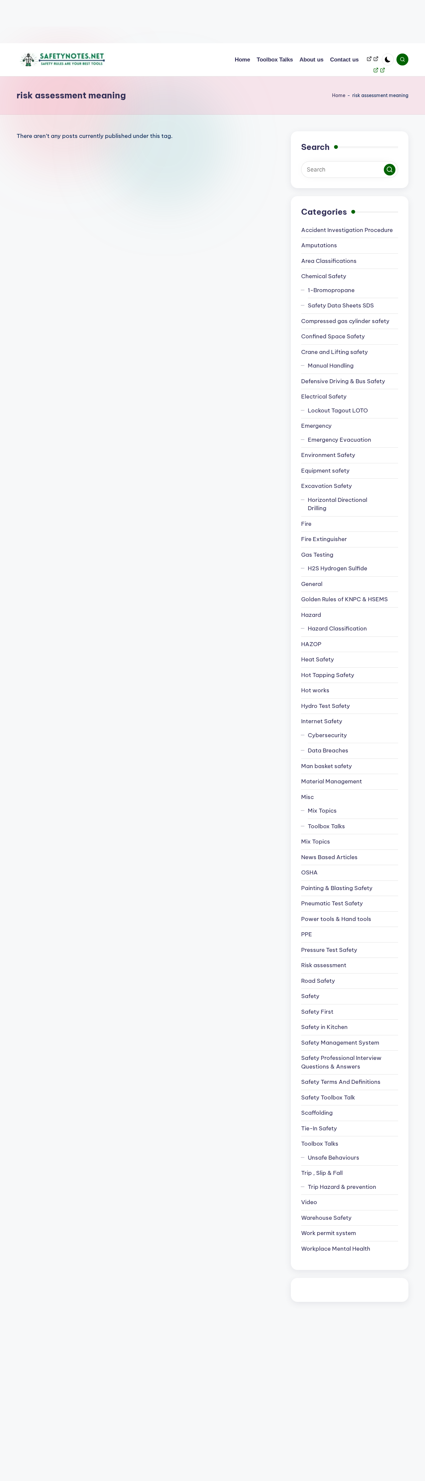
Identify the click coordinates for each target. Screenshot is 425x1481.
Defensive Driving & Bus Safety (343, 381)
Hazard (311, 615)
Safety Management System (340, 1042)
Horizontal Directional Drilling (337, 504)
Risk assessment (323, 965)
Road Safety (318, 980)
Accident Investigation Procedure (347, 230)
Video (309, 1202)
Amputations (319, 245)
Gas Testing (317, 554)
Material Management (331, 781)
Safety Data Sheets (341, 305)
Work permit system (328, 1233)
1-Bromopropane (331, 290)
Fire (306, 523)
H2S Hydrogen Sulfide (337, 568)
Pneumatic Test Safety (332, 903)
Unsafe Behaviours (333, 1157)
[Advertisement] (199, 21)
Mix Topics (322, 810)
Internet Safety (321, 721)
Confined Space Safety (333, 336)
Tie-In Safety (319, 1128)
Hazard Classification (337, 628)
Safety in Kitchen (324, 1027)
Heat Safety (317, 659)
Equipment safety (325, 470)
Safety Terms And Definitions (341, 1081)
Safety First (317, 1011)
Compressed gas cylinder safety (345, 321)
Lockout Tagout (338, 410)
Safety (310, 996)
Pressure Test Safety (329, 950)
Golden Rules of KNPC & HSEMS (344, 599)
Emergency (316, 425)
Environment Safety (328, 455)
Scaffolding (317, 1112)
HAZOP (311, 644)
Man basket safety (326, 766)
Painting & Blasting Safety (337, 888)
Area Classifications (329, 261)
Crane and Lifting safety (334, 352)
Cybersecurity (327, 735)
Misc (307, 797)
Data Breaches (328, 750)
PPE (306, 934)
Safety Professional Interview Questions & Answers (341, 1062)
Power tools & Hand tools (336, 919)
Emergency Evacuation (339, 439)
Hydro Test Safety (325, 706)
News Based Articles (329, 857)
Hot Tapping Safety (327, 675)
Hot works (315, 690)
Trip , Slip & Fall (322, 1173)
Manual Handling (331, 365)
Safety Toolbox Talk (328, 1097)
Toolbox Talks (326, 826)
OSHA (309, 872)
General (311, 584)
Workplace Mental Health (335, 1248)
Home (338, 95)
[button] (389, 169)
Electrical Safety (324, 396)
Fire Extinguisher (324, 539)
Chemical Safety (323, 276)
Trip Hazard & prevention (342, 1187)
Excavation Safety (326, 486)
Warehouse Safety (326, 1217)
